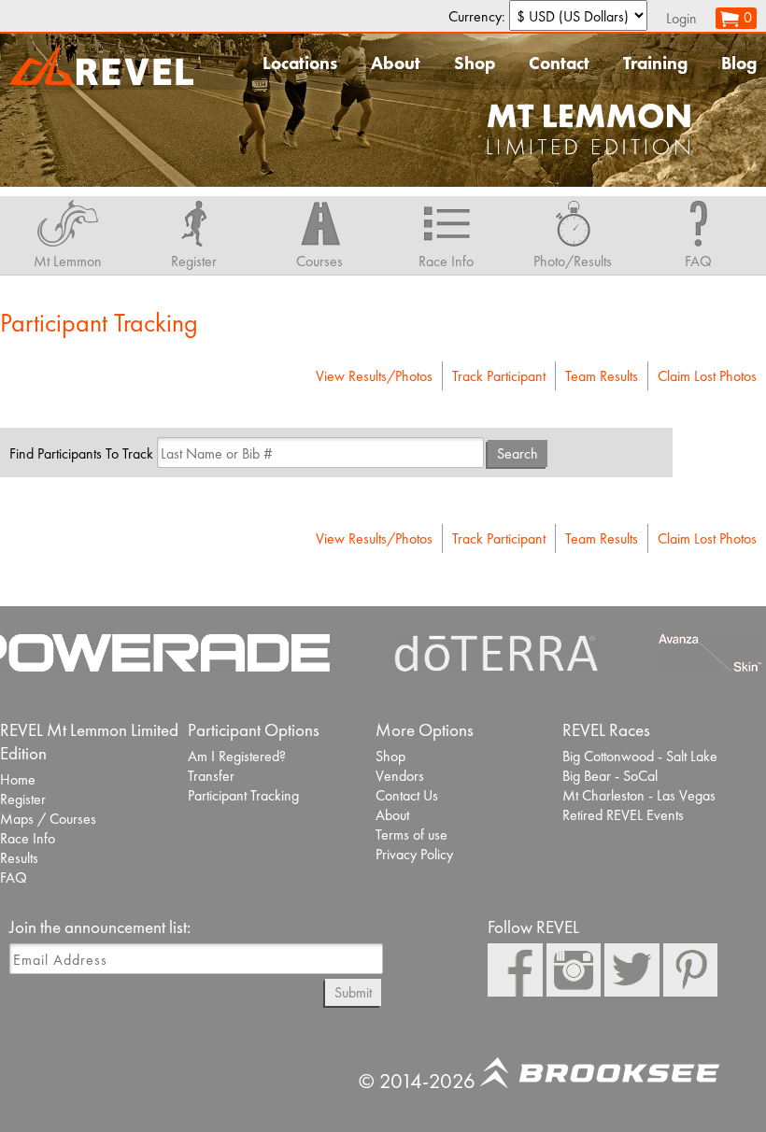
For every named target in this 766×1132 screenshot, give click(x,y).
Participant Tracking (243, 795)
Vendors (400, 775)
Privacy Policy (414, 854)
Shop (474, 63)
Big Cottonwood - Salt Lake (639, 756)
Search (517, 453)
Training (655, 63)
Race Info (27, 838)
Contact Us (407, 795)
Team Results (601, 376)
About (395, 63)
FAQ (13, 877)
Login (681, 18)
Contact (559, 63)
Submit (353, 992)
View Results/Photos (374, 376)
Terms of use (411, 834)
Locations (299, 63)
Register (23, 799)
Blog (739, 63)
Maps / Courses (48, 818)
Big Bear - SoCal (610, 775)
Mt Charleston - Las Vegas (639, 795)
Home (17, 779)
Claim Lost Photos (707, 376)
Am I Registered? (237, 756)
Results (19, 858)
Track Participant (499, 376)
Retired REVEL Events (623, 815)
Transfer (211, 775)
